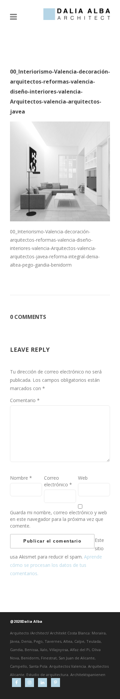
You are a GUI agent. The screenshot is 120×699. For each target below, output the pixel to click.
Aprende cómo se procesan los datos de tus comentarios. (56, 565)
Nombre (21, 478)
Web (83, 478)
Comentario (25, 400)
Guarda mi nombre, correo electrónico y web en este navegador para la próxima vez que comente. (58, 519)
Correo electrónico (58, 481)
